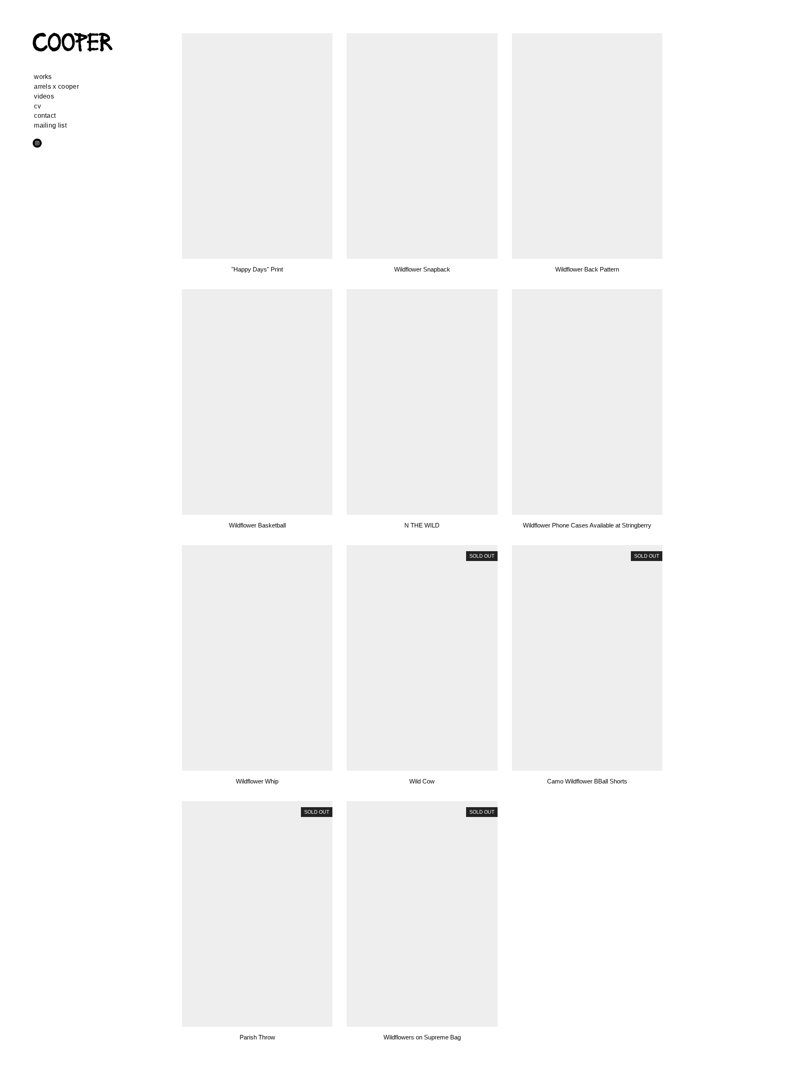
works (43, 76)
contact (45, 115)
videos (44, 96)
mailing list (50, 125)
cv (37, 106)
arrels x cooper (56, 86)
